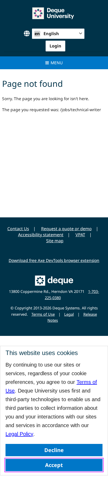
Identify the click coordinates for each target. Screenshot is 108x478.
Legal (69, 314)
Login (55, 46)
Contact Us (18, 229)
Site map (54, 241)
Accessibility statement (40, 235)
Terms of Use (43, 314)
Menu (57, 63)
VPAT (80, 235)
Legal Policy (19, 434)
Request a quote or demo (66, 229)
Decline (54, 450)
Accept (54, 465)
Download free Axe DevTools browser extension (54, 260)
